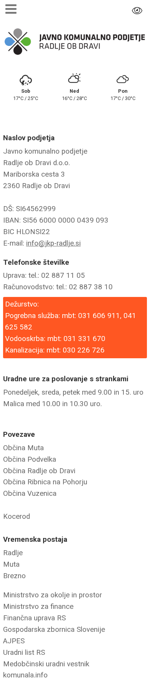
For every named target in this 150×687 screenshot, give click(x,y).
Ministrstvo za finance (38, 606)
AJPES (14, 641)
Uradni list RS (24, 652)
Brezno (14, 576)
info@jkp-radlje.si (53, 243)
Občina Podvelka (29, 459)
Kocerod (16, 516)
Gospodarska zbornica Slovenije (54, 629)
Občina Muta (23, 448)
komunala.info (25, 675)
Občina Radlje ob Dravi (39, 471)
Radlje (13, 553)
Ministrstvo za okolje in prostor (52, 595)
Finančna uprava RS (34, 618)
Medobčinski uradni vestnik (46, 664)
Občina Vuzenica (30, 493)
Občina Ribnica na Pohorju (45, 482)
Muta (11, 564)
